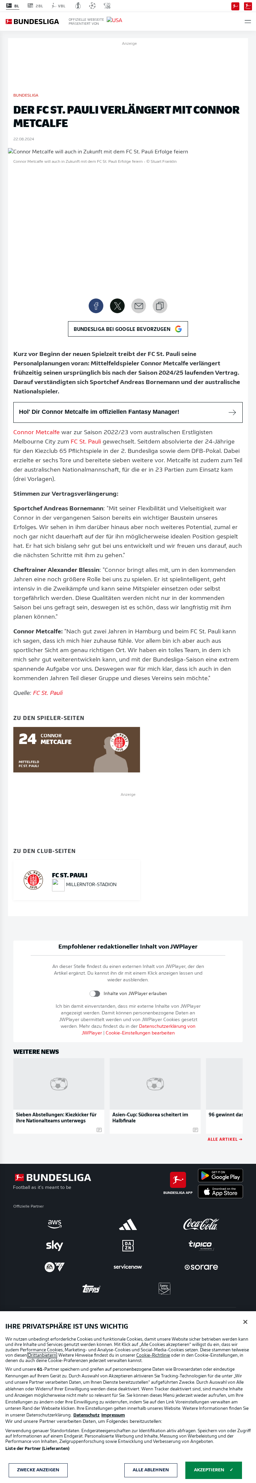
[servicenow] (128, 1267)
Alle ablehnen (151, 1470)
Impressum (113, 1415)
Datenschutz (86, 1415)
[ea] (54, 1267)
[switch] (95, 993)
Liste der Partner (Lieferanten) (37, 1449)
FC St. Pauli (86, 442)
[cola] (201, 1224)
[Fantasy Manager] (248, 5)
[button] (248, 21)
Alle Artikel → (225, 1139)
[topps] (91, 1288)
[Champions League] (92, 5)
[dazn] (128, 1245)
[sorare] (201, 1267)
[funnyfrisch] (164, 1288)
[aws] (54, 1224)
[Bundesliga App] (235, 5)
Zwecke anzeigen (38, 1470)
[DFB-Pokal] (78, 5)
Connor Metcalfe (36, 433)
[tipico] (201, 1245)
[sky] (54, 1245)
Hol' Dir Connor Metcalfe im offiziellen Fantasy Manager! (99, 411)
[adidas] (128, 1224)
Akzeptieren (209, 1470)
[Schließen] (245, 1322)
